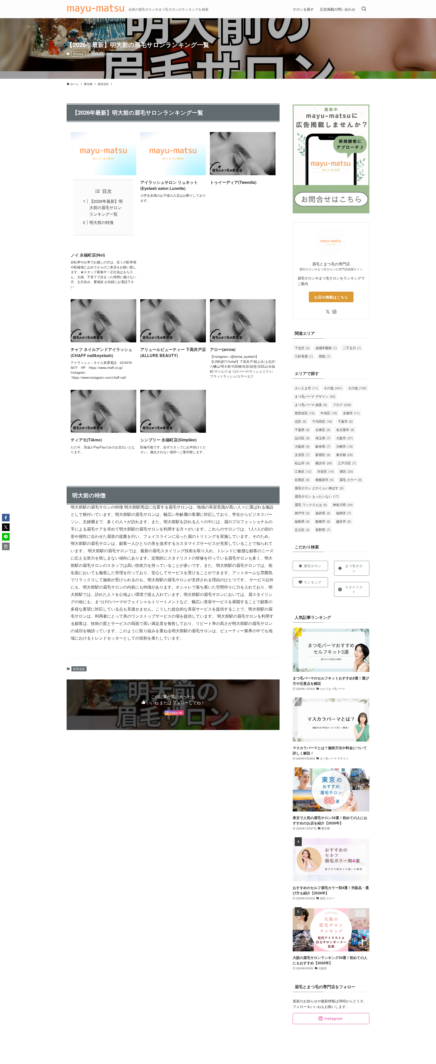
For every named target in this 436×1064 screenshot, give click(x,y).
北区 (300, 421)
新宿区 (322, 454)
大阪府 (302, 446)
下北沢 (302, 347)
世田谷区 (78, 54)
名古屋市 (345, 429)
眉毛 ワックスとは (311, 504)
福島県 (302, 521)
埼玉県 (322, 438)
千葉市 (345, 421)
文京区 (302, 454)
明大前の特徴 (101, 222)
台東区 (322, 429)
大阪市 (344, 438)
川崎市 (344, 446)
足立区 (302, 529)
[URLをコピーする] (6, 546)
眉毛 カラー (350, 479)
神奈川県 (343, 504)
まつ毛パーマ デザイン (315, 396)
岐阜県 (322, 446)
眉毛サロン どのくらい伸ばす (319, 488)
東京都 (344, 454)
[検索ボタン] (363, 9)
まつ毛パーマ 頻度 (311, 404)
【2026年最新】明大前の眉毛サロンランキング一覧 (106, 207)
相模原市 (324, 479)
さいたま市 (306, 388)
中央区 (328, 413)
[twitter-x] (327, 311)
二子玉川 (352, 347)
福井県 (322, 513)
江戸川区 (347, 463)
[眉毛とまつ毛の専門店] (95, 9)
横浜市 (323, 463)
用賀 (324, 356)
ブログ (342, 404)
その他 (333, 388)
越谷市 (343, 521)
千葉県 (302, 429)
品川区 (302, 438)
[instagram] (334, 311)
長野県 (322, 529)
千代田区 (322, 421)
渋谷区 (325, 471)
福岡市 (343, 513)
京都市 (351, 413)
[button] (6, 517)
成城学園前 (326, 347)
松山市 (302, 463)
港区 (346, 471)
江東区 (303, 471)
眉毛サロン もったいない (317, 496)
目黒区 (302, 479)
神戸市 (302, 513)
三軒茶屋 (304, 356)
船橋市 (322, 521)
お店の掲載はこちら (331, 296)
